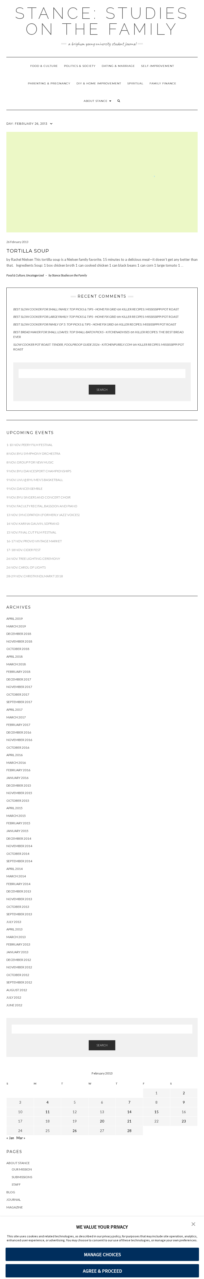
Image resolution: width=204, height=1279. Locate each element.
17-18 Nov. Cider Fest (23, 550)
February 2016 (18, 770)
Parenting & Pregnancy (49, 83)
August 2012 (16, 990)
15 (156, 1112)
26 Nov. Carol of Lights (26, 567)
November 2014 (19, 846)
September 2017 (19, 702)
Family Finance (163, 83)
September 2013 (19, 914)
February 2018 (18, 672)
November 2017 (19, 687)
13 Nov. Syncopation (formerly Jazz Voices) (43, 515)
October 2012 (17, 975)
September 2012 (19, 982)
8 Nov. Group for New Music (30, 462)
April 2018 (14, 656)
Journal (13, 1200)
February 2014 (18, 884)
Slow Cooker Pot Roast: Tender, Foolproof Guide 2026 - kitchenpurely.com (72, 344)
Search (102, 389)
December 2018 (18, 634)
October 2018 (17, 649)
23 (184, 1121)
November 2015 (19, 793)
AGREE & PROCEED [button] (102, 1271)
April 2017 (14, 710)
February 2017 (18, 725)
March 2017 (16, 717)
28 (129, 1131)
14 (129, 1112)
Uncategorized (35, 275)
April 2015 (14, 808)
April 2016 (14, 755)
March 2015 (16, 816)
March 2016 (16, 763)
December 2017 (18, 679)
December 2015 (18, 785)
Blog (10, 1192)
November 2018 (19, 641)
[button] (119, 101)
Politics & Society (80, 66)
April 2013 (14, 929)
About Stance (96, 101)
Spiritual (135, 83)
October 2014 (17, 854)
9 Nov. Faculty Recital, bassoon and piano (41, 506)
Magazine (14, 1207)
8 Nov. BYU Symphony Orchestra (33, 454)
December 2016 (18, 732)
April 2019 (14, 619)
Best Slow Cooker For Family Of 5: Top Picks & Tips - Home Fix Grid (63, 324)
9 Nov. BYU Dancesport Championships (38, 471)
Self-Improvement (157, 66)
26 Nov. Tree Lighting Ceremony (33, 559)
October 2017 (17, 694)
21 (129, 1121)
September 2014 (19, 861)
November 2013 (19, 899)
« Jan (10, 1138)
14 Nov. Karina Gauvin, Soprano (32, 524)
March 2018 (16, 664)
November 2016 (19, 740)
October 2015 (17, 801)
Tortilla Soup (27, 251)
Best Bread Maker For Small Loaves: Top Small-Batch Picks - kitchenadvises (71, 332)
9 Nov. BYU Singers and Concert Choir (38, 497)
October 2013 (17, 907)
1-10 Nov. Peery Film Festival (29, 445)
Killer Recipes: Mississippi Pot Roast (150, 309)
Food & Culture (44, 66)
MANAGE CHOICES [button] (102, 1254)
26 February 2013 (17, 242)
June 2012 (14, 1005)
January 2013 (17, 952)
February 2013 (18, 944)
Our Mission (22, 1169)
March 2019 (16, 626)
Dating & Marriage (118, 66)
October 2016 (17, 747)
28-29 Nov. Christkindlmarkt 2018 (34, 576)
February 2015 (18, 823)
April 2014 (14, 869)
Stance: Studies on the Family (102, 21)
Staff (16, 1184)
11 (47, 1112)
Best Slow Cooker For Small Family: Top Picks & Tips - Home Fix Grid (64, 309)
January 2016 (17, 778)
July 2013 (13, 922)
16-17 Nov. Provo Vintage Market (34, 541)
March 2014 (16, 876)
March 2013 (16, 937)
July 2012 (13, 997)
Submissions (22, 1177)
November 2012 (19, 967)
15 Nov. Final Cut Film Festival (31, 532)
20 (102, 1121)
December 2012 (18, 960)
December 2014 (18, 838)
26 (75, 1131)
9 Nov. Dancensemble (24, 489)
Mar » (20, 1138)
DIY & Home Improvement (98, 83)
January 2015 (17, 831)
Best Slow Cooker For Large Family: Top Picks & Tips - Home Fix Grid (64, 317)
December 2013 (18, 891)
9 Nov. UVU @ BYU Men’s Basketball (34, 480)
